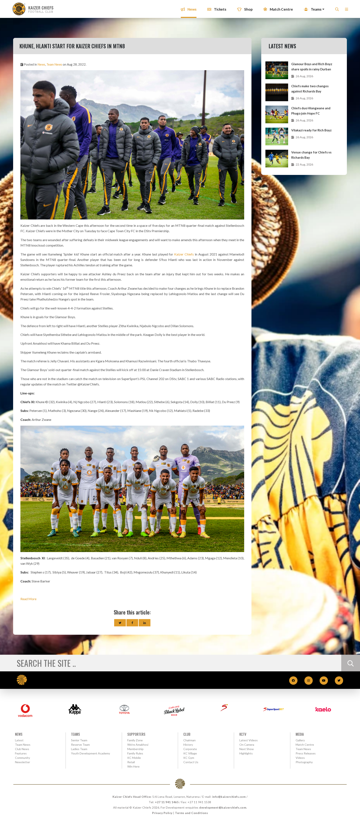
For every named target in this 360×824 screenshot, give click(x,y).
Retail (131, 762)
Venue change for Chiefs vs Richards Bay (311, 154)
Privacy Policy (162, 813)
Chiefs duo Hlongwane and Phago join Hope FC (310, 110)
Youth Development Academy (90, 753)
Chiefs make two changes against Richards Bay (310, 88)
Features (21, 753)
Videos (300, 757)
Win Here (133, 766)
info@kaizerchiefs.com (229, 796)
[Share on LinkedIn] (144, 622)
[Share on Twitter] (120, 622)
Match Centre (281, 9)
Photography (304, 762)
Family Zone (135, 740)
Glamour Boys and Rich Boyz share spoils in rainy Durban (311, 66)
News (191, 9)
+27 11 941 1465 (167, 802)
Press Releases (306, 753)
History (188, 744)
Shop (248, 9)
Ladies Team (79, 749)
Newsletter (22, 762)
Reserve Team (80, 744)
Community (22, 757)
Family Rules (135, 753)
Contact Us (190, 762)
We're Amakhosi (137, 744)
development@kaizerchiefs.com (222, 807)
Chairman (189, 740)
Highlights (246, 753)
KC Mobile (134, 757)
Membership (135, 749)
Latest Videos (248, 740)
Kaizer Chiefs (184, 254)
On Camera (246, 744)
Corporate (190, 749)
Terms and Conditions (191, 813)
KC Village (190, 753)
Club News (22, 749)
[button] (346, 10)
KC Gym (188, 757)
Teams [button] (315, 9)
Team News (54, 64)
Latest (19, 740)
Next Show (246, 749)
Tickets (219, 9)
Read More (28, 599)
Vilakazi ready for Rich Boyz (311, 130)
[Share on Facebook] (132, 622)
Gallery (300, 740)
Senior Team (79, 740)
